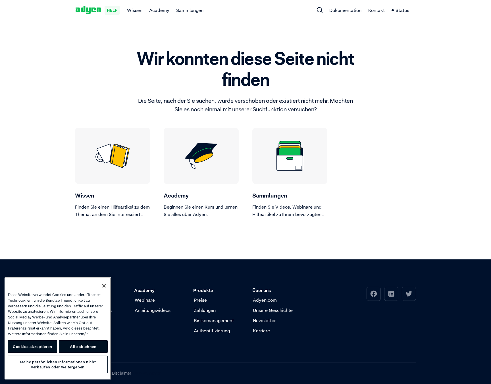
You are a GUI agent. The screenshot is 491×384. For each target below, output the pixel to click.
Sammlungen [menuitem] (189, 10)
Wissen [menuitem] (134, 10)
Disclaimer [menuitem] (121, 373)
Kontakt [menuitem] (376, 10)
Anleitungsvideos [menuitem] (152, 310)
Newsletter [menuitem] (264, 320)
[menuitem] (320, 10)
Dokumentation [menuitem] (345, 10)
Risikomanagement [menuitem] (214, 320)
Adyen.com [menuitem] (265, 300)
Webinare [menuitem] (145, 300)
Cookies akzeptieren (32, 346)
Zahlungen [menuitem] (205, 310)
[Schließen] (104, 286)
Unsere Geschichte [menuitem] (273, 310)
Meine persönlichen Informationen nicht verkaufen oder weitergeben (58, 364)
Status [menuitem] (402, 10)
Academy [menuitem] (159, 10)
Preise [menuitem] (200, 300)
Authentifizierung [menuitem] (212, 330)
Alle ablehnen (83, 346)
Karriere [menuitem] (261, 330)
